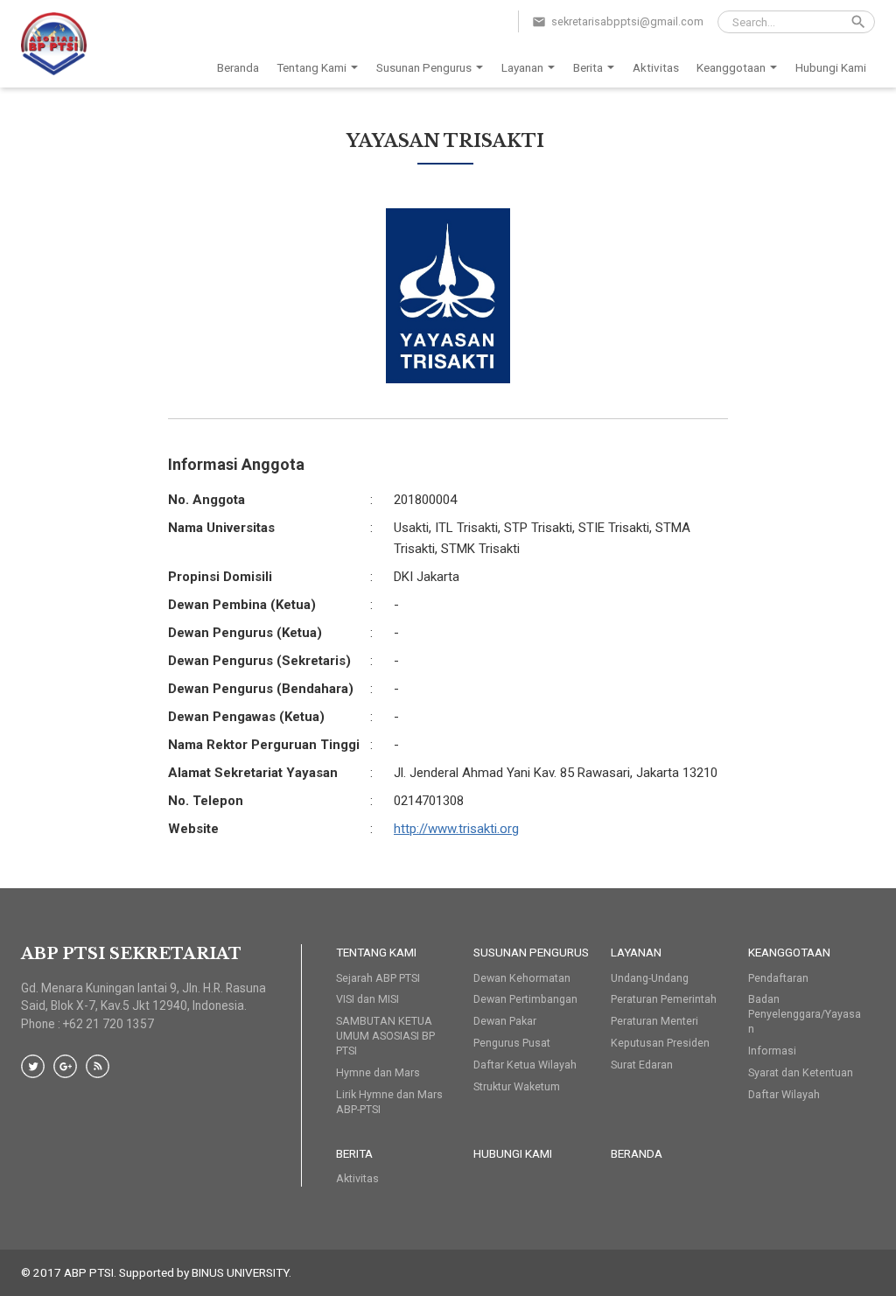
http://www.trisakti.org (456, 829)
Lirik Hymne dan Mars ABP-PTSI (389, 1102)
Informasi (772, 1050)
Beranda (238, 67)
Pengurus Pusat (511, 1042)
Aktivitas (656, 67)
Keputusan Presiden (660, 1042)
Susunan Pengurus (424, 67)
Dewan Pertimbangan (525, 998)
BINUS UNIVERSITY (240, 1272)
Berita (588, 67)
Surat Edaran (642, 1064)
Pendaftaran (778, 977)
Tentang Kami (311, 67)
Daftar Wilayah (784, 1094)
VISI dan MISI (367, 998)
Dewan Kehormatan (521, 977)
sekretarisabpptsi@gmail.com (627, 21)
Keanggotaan (731, 67)
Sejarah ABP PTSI (378, 977)
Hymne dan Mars (378, 1072)
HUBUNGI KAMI (512, 1153)
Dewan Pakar (504, 1020)
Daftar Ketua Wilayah (525, 1064)
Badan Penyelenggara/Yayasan (804, 1013)
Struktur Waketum (516, 1086)
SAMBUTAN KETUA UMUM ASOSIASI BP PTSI (385, 1035)
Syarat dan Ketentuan (800, 1072)
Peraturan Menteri (654, 1020)
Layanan (522, 67)
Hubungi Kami (830, 67)
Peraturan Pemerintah (664, 998)
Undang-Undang (650, 977)
